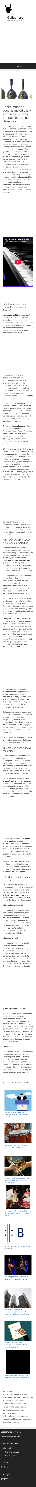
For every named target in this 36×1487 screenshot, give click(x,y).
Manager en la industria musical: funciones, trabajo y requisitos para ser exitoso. (16, 1114)
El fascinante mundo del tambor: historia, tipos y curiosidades (15, 1146)
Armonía (8, 1395)
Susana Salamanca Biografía (10, 1436)
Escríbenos (5, 1467)
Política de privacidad (10, 1452)
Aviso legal (6, 1448)
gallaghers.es (5, 1479)
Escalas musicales (20, 1395)
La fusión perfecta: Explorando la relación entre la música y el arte (16, 1278)
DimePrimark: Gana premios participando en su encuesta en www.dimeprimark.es (15, 1345)
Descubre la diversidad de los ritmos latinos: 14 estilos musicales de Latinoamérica (17, 1180)
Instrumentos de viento (12, 1398)
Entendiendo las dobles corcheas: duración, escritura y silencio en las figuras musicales (17, 1377)
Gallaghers (15, 17)
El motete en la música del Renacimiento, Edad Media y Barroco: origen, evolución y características (17, 1312)
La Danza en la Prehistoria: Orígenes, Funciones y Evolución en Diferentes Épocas (17, 1213)
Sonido (21, 1401)
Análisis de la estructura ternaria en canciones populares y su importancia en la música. (17, 1246)
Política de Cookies (9, 1456)
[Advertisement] (18, 43)
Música (15, 1401)
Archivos (8, 1392)
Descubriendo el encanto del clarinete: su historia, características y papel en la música (17, 1419)
